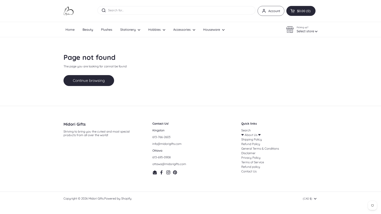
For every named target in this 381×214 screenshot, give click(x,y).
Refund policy (250, 167)
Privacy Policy (251, 158)
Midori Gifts (96, 198)
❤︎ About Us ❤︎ (251, 135)
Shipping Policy (251, 139)
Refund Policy (250, 144)
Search (246, 130)
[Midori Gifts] (68, 11)
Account (274, 11)
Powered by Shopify (118, 198)
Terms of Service (252, 162)
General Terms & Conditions (260, 148)
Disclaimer (248, 153)
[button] (301, 11)
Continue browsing (89, 80)
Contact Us (249, 171)
